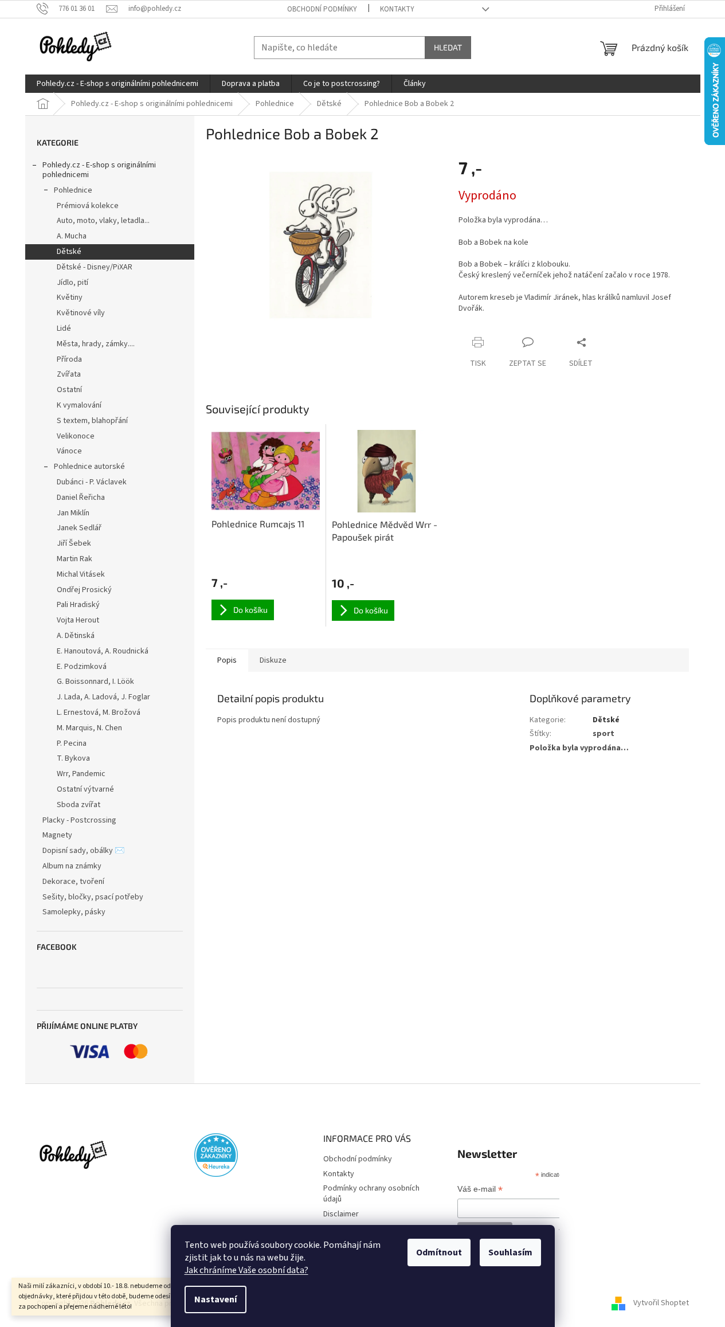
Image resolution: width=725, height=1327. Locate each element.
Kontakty (397, 9)
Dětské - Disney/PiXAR (94, 267)
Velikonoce (76, 436)
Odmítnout (439, 1252)
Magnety (57, 835)
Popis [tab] (227, 660)
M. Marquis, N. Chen (89, 728)
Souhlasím (510, 1252)
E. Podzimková (82, 666)
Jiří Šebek (74, 543)
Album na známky (71, 866)
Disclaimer (341, 1214)
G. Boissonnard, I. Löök (95, 681)
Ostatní (69, 390)
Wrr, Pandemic (81, 774)
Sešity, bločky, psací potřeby (92, 897)
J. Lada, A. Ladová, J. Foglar (103, 697)
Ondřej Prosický (84, 590)
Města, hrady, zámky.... (96, 344)
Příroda (69, 359)
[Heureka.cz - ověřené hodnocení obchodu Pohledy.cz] (216, 1155)
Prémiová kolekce (88, 206)
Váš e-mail (480, 1190)
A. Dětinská (76, 635)
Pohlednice (73, 190)
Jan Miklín (73, 513)
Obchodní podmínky (322, 9)
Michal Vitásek (81, 574)
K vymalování (79, 405)
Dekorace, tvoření (73, 881)
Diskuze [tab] (273, 660)
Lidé (64, 328)
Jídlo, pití (72, 282)
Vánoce (69, 451)
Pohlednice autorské (89, 466)
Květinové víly (81, 313)
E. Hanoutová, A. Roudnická (102, 651)
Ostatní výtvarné (85, 789)
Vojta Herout (78, 620)
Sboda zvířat (78, 805)
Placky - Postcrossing (79, 820)
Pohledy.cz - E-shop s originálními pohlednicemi (99, 170)
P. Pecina (72, 743)
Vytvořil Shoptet (661, 1303)
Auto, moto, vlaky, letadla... (103, 220)
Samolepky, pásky (73, 912)
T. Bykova (73, 758)
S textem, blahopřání (92, 420)
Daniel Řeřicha (81, 497)
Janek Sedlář (79, 528)
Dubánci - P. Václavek (92, 482)
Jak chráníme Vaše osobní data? (246, 1270)
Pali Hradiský (78, 604)
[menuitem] (117, 84)
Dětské (69, 251)
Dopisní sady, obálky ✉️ (83, 850)
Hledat (448, 47)
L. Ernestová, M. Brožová (98, 712)
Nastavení (215, 1299)
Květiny (70, 297)
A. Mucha (72, 236)
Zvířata (69, 374)
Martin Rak (74, 559)
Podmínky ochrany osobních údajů (371, 1194)
